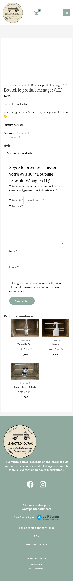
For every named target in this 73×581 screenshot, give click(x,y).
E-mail (14, 267)
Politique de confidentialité (36, 527)
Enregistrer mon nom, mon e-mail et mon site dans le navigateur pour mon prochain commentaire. (35, 287)
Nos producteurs (36, 572)
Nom (13, 251)
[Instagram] (42, 484)
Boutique (9, 85)
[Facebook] (30, 484)
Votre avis (16, 206)
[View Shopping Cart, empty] (36, 13)
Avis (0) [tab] (15, 137)
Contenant (23, 85)
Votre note (16, 200)
